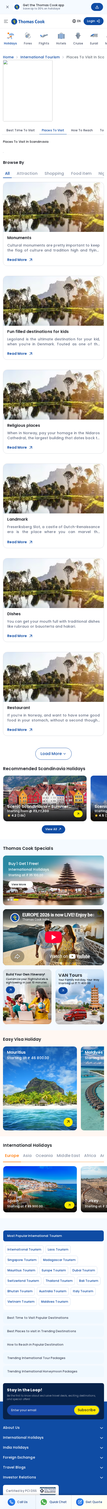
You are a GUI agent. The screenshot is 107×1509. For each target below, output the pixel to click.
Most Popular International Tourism (34, 1236)
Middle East (68, 1155)
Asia (27, 1155)
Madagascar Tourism (59, 1260)
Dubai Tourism (83, 1270)
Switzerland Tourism (23, 1281)
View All (51, 829)
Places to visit (53, 130)
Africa (90, 1155)
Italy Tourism (83, 1291)
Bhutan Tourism (20, 1291)
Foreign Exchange (19, 1457)
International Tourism (24, 1249)
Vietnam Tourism (21, 1301)
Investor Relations (19, 1477)
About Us (11, 1427)
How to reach (82, 130)
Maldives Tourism (54, 1301)
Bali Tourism (88, 1281)
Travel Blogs (14, 1467)
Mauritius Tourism (21, 1270)
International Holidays (23, 1437)
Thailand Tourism (59, 1281)
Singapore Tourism (22, 1260)
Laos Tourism (58, 1249)
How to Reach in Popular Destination (35, 1344)
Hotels (61, 43)
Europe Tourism (54, 1270)
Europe (12, 1155)
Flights (44, 43)
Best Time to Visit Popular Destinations (37, 1318)
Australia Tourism (52, 1291)
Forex (28, 43)
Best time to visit (20, 130)
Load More (51, 753)
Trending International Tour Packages (36, 1358)
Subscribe (87, 1409)
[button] (8, 900)
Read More (17, 259)
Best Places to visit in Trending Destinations (41, 1331)
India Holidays (16, 1447)
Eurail (94, 43)
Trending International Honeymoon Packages (42, 1371)
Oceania (44, 1155)
